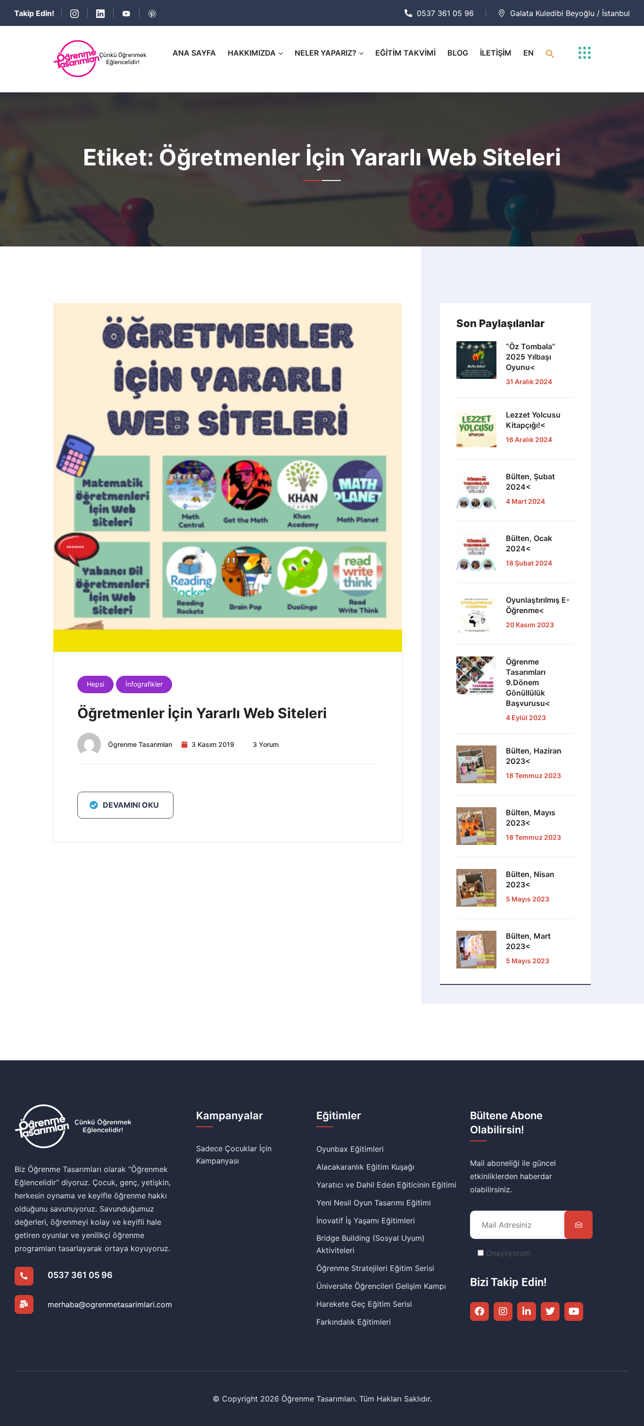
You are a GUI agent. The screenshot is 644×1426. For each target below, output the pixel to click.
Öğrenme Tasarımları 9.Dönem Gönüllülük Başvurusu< (528, 682)
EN (528, 52)
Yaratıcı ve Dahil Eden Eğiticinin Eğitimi (386, 1184)
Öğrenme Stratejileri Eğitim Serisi (375, 1268)
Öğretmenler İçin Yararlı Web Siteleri (202, 713)
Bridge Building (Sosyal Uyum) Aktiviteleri (370, 1244)
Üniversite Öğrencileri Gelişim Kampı (381, 1286)
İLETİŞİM (496, 52)
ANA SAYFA (194, 52)
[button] (550, 53)
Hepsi (95, 684)
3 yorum (266, 744)
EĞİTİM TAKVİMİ (405, 52)
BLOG (457, 52)
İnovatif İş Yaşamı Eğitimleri (365, 1220)
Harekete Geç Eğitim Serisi (364, 1304)
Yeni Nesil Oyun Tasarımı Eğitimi (373, 1202)
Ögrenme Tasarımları (140, 744)
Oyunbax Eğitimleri (350, 1149)
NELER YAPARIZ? (325, 52)
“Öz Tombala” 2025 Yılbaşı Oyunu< (530, 357)
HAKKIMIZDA (252, 52)
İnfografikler (144, 684)
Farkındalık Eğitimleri (353, 1322)
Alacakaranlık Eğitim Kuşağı (365, 1167)
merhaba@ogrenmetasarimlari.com (110, 1304)
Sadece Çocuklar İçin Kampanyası (234, 1154)
